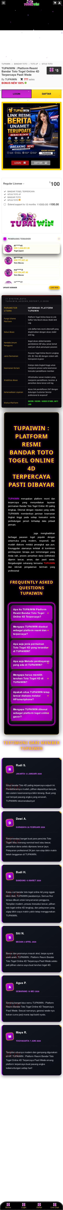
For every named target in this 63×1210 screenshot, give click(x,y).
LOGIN (16, 93)
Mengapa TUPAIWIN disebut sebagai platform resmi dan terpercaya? (30, 630)
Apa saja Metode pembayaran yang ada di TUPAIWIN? (31, 662)
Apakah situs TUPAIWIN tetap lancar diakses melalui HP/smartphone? (31, 695)
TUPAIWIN (6, 63)
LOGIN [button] (17, 162)
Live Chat (55, 1207)
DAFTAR (46, 93)
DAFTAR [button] (38, 162)
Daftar (39, 1207)
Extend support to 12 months (33, 204)
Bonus (8, 1207)
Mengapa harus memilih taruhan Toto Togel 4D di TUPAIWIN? (28, 678)
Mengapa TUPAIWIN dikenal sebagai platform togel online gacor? (31, 713)
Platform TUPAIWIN (19, 533)
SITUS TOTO (47, 63)
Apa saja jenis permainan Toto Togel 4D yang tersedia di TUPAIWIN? (30, 647)
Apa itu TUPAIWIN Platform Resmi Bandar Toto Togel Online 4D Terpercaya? (29, 613)
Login (23, 1207)
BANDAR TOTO (20, 63)
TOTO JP (34, 63)
